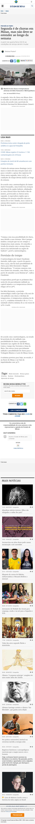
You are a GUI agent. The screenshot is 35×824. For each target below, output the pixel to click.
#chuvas (4, 376)
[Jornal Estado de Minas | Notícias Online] (17, 7)
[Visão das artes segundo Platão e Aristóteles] (17, 627)
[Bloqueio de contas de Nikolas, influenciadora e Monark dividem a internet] (17, 559)
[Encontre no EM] (32, 6)
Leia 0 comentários (17, 410)
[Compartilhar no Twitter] (14, 61)
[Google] (18, 445)
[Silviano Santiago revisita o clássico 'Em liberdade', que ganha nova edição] (17, 692)
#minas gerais (24, 374)
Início (2, 11)
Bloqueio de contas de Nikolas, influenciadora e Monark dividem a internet (14, 576)
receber (17, 395)
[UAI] (16, 1)
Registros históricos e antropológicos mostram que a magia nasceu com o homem (15, 752)
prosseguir (17, 815)
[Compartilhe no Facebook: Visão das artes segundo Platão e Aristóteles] (30, 640)
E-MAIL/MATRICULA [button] (18, 448)
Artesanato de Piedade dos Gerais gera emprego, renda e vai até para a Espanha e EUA (17, 611)
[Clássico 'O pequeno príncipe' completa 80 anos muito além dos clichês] (17, 660)
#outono (10, 376)
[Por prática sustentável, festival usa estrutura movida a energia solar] (17, 724)
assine (17, 416)
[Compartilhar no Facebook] (11, 61)
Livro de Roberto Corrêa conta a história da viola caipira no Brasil (14, 799)
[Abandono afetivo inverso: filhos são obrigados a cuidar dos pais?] (17, 494)
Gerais (7, 11)
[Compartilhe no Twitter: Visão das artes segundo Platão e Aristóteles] (32, 640)
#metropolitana (19, 376)
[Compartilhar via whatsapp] (18, 61)
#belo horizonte (14, 374)
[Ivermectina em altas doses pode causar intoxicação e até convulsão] (17, 527)
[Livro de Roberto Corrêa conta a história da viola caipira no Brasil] (17, 782)
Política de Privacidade (11, 811)
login (27, 414)
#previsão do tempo (7, 378)
